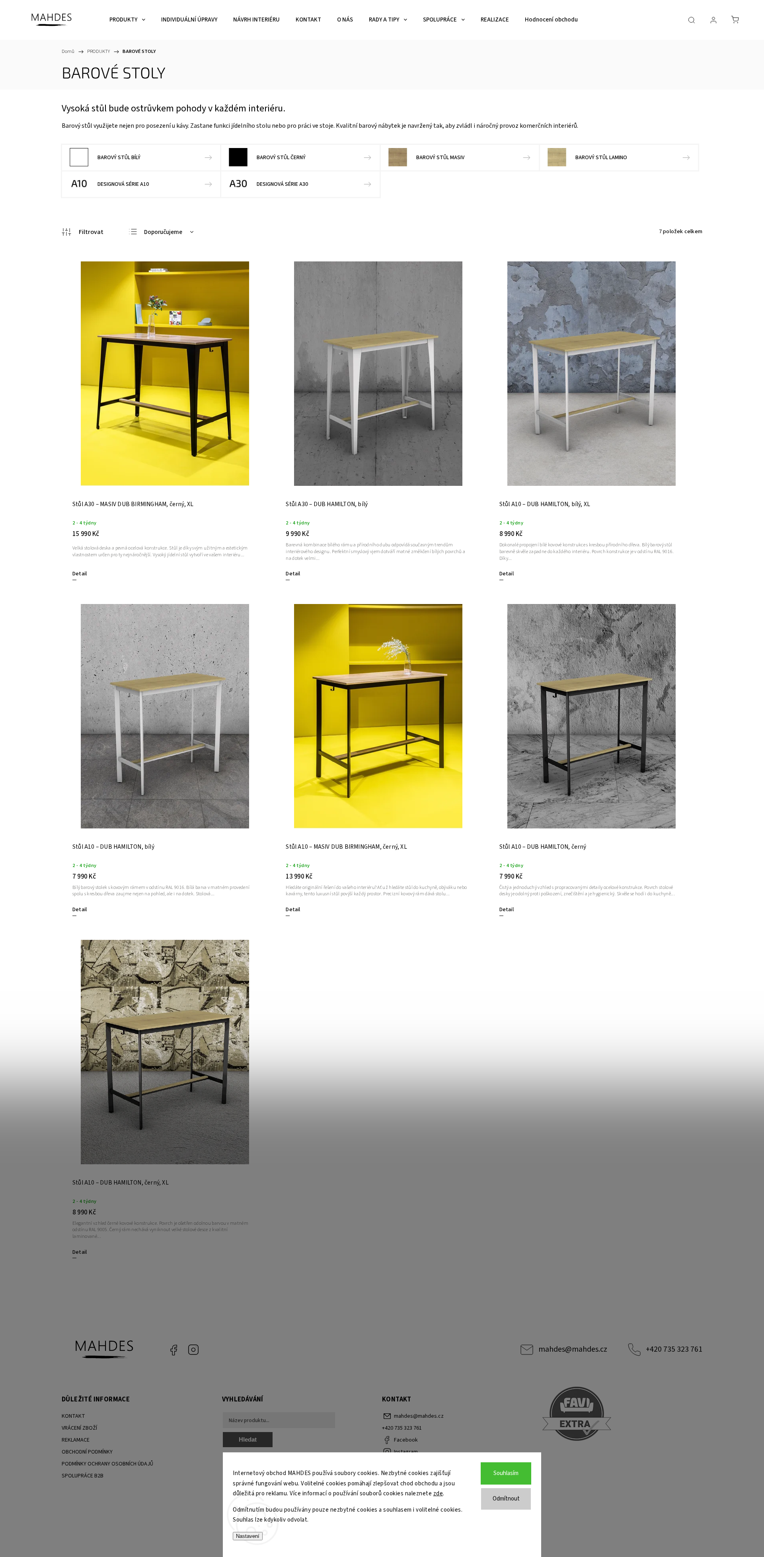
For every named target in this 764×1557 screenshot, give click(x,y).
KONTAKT (73, 1416)
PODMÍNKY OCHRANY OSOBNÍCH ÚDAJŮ (107, 1464)
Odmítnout (506, 1499)
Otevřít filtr (82, 232)
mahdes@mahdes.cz (572, 1349)
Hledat (248, 1439)
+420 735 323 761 (674, 1349)
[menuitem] (127, 20)
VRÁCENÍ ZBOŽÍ (79, 1428)
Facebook (173, 1350)
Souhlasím (505, 1473)
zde (438, 1493)
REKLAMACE (76, 1440)
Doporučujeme (163, 232)
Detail (79, 574)
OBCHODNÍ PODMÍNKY (87, 1452)
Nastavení (247, 1536)
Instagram (193, 1350)
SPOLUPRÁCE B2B (82, 1476)
